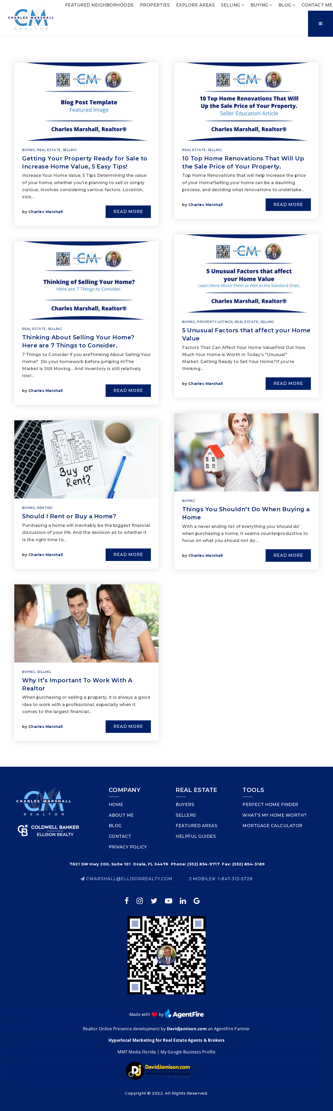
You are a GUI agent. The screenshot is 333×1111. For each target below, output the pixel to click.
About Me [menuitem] (121, 815)
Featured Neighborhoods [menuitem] (99, 5)
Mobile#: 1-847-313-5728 (222, 878)
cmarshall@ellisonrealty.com (129, 878)
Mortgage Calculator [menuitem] (272, 825)
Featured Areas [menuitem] (196, 825)
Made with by (147, 1014)
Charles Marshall (45, 211)
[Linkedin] (183, 900)
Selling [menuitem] (231, 5)
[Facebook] (127, 900)
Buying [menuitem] (260, 5)
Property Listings (215, 322)
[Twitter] (154, 900)
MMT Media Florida (137, 1052)
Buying (28, 150)
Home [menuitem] (116, 804)
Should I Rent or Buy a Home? (69, 516)
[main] (166, 402)
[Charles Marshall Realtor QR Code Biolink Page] (166, 954)
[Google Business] (198, 900)
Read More (128, 211)
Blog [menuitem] (285, 5)
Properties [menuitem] (155, 5)
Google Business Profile (191, 1052)
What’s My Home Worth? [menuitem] (274, 815)
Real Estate (49, 150)
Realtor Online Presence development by (125, 1029)
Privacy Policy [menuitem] (128, 847)
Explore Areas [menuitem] (195, 5)
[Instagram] (140, 900)
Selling (70, 150)
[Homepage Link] (31, 17)
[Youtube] (169, 900)
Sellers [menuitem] (186, 815)
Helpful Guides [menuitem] (196, 836)
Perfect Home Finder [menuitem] (270, 804)
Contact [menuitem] (120, 836)
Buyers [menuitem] (185, 804)
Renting (45, 508)
